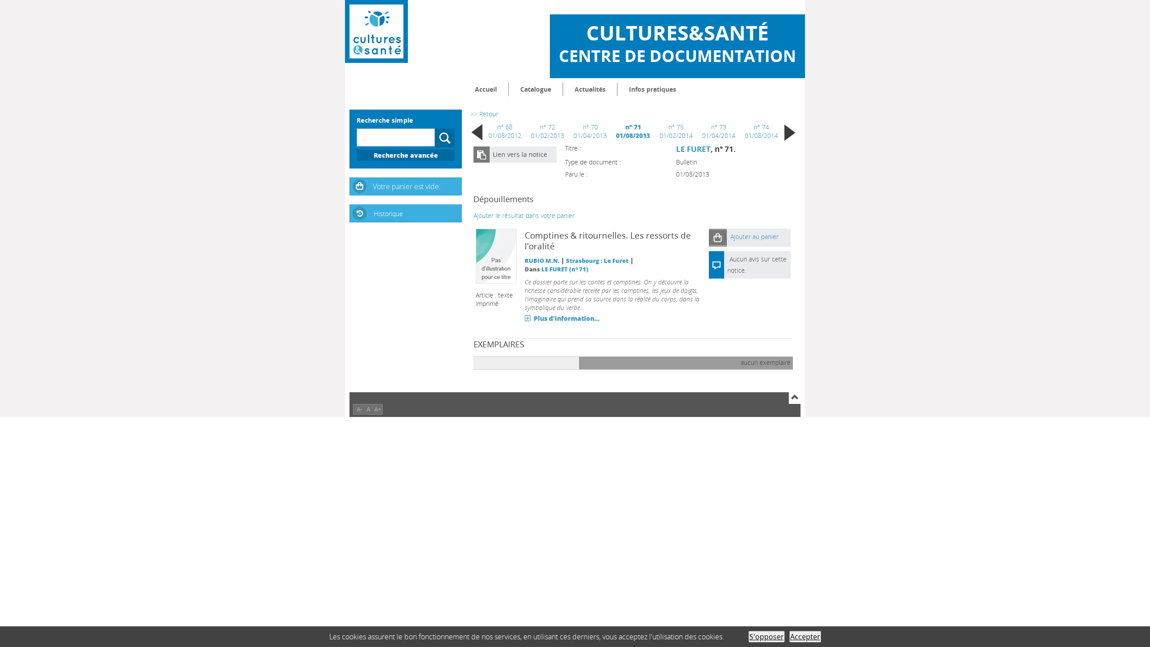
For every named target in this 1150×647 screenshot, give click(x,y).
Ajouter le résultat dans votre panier (524, 215)
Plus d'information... (567, 318)
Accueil (486, 89)
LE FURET (693, 149)
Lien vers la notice (520, 154)
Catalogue (535, 89)
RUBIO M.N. (542, 261)
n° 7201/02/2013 (547, 131)
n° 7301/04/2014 (718, 131)
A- (360, 409)
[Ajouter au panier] (718, 237)
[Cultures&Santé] (376, 31)
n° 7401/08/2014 (761, 131)
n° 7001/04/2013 (590, 131)
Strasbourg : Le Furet (597, 261)
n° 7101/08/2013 (633, 131)
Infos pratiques (652, 89)
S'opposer (766, 637)
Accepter (805, 637)
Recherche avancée (406, 155)
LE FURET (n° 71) (564, 269)
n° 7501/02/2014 (676, 131)
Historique (388, 213)
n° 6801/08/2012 (505, 131)
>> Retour (484, 114)
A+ (377, 409)
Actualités (590, 89)
